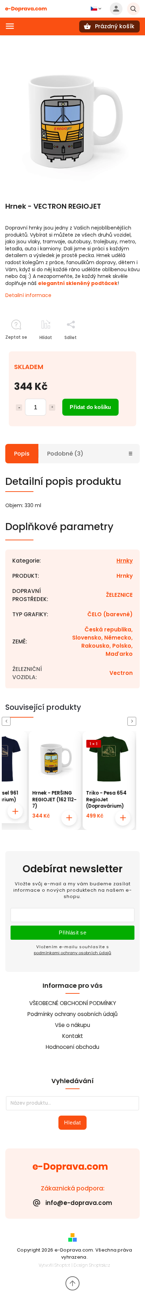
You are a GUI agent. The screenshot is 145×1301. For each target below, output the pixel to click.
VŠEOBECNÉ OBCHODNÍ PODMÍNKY (72, 1003)
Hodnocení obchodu (72, 1047)
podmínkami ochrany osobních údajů (72, 953)
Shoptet (62, 1265)
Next (133, 721)
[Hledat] (133, 8)
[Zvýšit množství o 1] (52, 407)
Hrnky (124, 560)
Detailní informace (28, 295)
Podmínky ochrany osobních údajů (72, 1014)
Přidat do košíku (90, 407)
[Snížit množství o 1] (19, 407)
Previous (7, 721)
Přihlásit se (72, 932)
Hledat (72, 1122)
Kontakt (72, 1036)
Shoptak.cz (99, 1265)
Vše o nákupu (72, 1025)
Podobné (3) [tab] (65, 454)
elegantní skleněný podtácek (78, 283)
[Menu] (10, 26)
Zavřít (117, 350)
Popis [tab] (22, 454)
